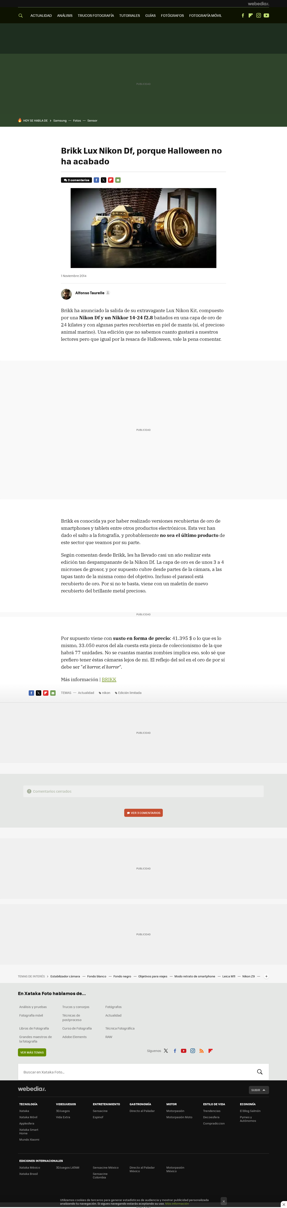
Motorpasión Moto (179, 1117)
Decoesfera (211, 1117)
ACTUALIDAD (41, 15)
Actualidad (86, 692)
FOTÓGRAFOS (172, 15)
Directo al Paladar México (142, 1169)
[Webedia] (258, 3)
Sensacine (100, 1111)
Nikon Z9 (248, 976)
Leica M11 (229, 976)
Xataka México (29, 1167)
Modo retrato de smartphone (195, 976)
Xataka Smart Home (28, 1131)
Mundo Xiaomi (29, 1139)
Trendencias (211, 1111)
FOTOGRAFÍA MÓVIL (205, 15)
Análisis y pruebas (33, 1006)
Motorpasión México (175, 1169)
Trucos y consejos (75, 1006)
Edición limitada (129, 692)
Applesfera (26, 1123)
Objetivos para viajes (153, 976)
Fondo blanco (97, 976)
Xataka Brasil (28, 1174)
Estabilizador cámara (65, 976)
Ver (145, 813)
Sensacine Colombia (100, 1175)
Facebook (243, 15)
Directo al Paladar (142, 1111)
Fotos (77, 120)
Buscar (260, 1072)
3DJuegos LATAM (67, 1167)
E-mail (118, 180)
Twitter (103, 180)
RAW (108, 1036)
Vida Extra (63, 1117)
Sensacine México (106, 1167)
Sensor (92, 120)
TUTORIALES (129, 15)
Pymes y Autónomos (248, 1119)
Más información (177, 1203)
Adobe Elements (74, 1036)
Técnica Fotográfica (120, 1028)
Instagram (258, 15)
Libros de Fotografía (34, 1028)
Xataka (24, 1111)
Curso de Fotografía (77, 1028)
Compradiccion (214, 1123)
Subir (255, 1090)
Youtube (266, 15)
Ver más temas (32, 1052)
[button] (92, 292)
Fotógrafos (113, 1006)
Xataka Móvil (28, 1117)
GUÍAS (150, 15)
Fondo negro (122, 976)
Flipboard (250, 15)
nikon (106, 692)
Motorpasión (175, 1111)
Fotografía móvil (31, 1015)
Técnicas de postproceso (71, 1017)
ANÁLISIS (64, 15)
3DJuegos (63, 1111)
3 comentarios (78, 180)
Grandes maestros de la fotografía (35, 1038)
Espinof (98, 1117)
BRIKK (109, 679)
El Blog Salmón (250, 1111)
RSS (201, 1050)
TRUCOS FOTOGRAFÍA (96, 15)
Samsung (60, 120)
